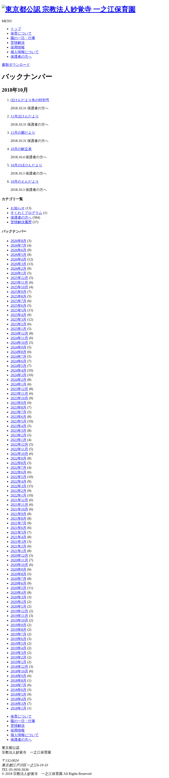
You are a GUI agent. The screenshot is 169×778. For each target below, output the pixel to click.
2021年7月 (18, 523)
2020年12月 (19, 555)
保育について (21, 33)
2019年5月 (18, 643)
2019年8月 (18, 629)
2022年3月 (18, 486)
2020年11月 (19, 560)
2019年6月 (18, 639)
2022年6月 (18, 472)
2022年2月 (18, 491)
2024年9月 (18, 347)
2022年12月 (19, 444)
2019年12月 (19, 611)
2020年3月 (18, 597)
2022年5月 (18, 477)
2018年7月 (18, 685)
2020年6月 (18, 583)
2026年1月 (18, 273)
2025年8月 (18, 296)
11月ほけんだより (25, 116)
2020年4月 (18, 592)
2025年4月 (18, 315)
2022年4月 (18, 481)
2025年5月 (18, 310)
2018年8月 (18, 680)
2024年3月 (18, 375)
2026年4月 (18, 259)
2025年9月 (18, 292)
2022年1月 (18, 495)
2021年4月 (18, 537)
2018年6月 (18, 690)
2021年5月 (18, 532)
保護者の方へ (21, 56)
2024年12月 (19, 333)
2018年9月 (18, 676)
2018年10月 (19, 671)
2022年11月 (19, 449)
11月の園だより (23, 132)
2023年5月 (18, 421)
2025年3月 (18, 319)
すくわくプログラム (26, 213)
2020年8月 (18, 574)
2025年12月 (19, 278)
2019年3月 (18, 653)
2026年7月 (18, 245)
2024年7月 (18, 356)
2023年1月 (18, 440)
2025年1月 (18, 329)
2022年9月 (18, 458)
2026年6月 (18, 250)
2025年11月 (19, 282)
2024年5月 (18, 366)
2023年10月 (19, 398)
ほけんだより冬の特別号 (30, 100)
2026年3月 (18, 264)
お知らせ (18, 208)
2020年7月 (18, 579)
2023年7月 (18, 412)
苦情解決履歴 (21, 222)
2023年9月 (18, 403)
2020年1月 (18, 606)
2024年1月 (18, 384)
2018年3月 (18, 703)
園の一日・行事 (23, 38)
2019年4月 (18, 648)
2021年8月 (18, 518)
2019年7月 (18, 634)
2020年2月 (18, 602)
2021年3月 (18, 541)
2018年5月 (18, 694)
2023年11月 (19, 393)
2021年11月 (19, 504)
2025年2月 (18, 324)
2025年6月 (18, 305)
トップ (16, 29)
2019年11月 (19, 616)
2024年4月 (18, 370)
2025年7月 (18, 301)
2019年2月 (18, 657)
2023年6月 (18, 417)
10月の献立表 (21, 149)
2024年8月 (18, 352)
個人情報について (25, 52)
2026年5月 (18, 255)
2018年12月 (19, 666)
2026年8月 (18, 241)
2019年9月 (18, 625)
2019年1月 (18, 662)
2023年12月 (19, 389)
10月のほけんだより (26, 165)
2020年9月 (18, 569)
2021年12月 (19, 500)
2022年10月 (19, 454)
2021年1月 (18, 551)
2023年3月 (18, 430)
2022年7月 (18, 467)
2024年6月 (18, 361)
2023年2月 (18, 435)
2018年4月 (18, 699)
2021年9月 (18, 514)
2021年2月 (18, 546)
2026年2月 (18, 268)
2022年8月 (18, 463)
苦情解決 (18, 43)
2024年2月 (18, 380)
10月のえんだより (25, 181)
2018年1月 (18, 708)
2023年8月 (18, 407)
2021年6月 (18, 528)
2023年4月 (18, 426)
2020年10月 (19, 565)
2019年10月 (19, 620)
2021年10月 (19, 509)
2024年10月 (19, 342)
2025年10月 (19, 287)
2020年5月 (18, 588)
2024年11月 (19, 338)
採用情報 (18, 47)
